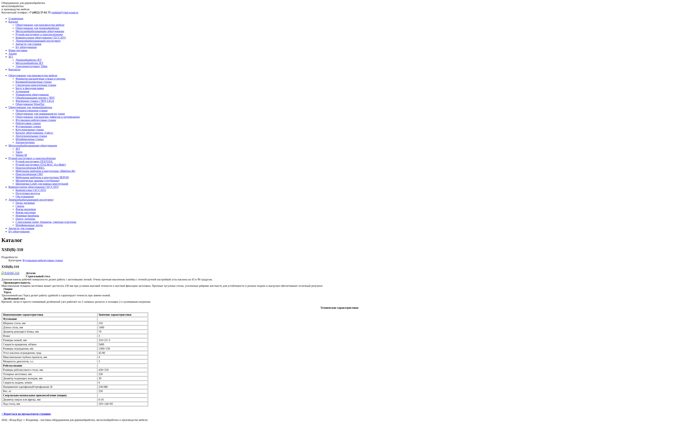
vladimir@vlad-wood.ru (64, 12)
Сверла (20, 206)
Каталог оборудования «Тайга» (34, 132)
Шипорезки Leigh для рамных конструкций (42, 183)
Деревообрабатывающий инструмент (38, 40)
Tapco (19, 151)
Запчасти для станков (28, 43)
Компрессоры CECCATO (31, 190)
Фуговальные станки (28, 126)
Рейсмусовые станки (28, 123)
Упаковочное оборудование (32, 94)
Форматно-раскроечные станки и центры (40, 78)
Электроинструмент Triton (31, 66)
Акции (12, 53)
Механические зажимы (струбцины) (37, 180)
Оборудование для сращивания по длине (40, 113)
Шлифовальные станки (30, 139)
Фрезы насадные (26, 212)
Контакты (14, 69)
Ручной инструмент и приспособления (39, 34)
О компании (15, 18)
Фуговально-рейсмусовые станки (36, 120)
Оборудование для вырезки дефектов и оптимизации (48, 116)
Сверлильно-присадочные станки (36, 85)
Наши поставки (17, 50)
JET (10, 56)
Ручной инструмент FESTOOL (34, 161)
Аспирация (22, 91)
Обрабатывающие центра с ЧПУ (35, 97)
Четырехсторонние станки (32, 110)
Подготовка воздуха (28, 193)
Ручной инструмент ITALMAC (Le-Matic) (41, 164)
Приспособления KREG (30, 167)
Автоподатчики (25, 142)
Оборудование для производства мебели (40, 24)
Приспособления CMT (29, 174)
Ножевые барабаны (27, 215)
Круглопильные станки (30, 129)
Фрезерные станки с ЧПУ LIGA (35, 100)
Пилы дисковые (25, 202)
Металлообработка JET (29, 63)
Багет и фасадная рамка (30, 88)
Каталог (13, 21)
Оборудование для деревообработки (37, 28)
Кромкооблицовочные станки (34, 81)
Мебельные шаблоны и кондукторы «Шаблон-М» (46, 170)
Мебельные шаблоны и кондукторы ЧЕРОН (42, 177)
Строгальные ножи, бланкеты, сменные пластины (46, 221)
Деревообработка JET (29, 59)
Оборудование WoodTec (30, 104)
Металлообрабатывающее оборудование (40, 31)
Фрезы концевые (26, 209)
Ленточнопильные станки (31, 135)
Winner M (21, 155)
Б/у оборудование (26, 47)
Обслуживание (25, 196)
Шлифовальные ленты (29, 225)
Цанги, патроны (25, 218)
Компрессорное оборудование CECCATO (41, 37)
